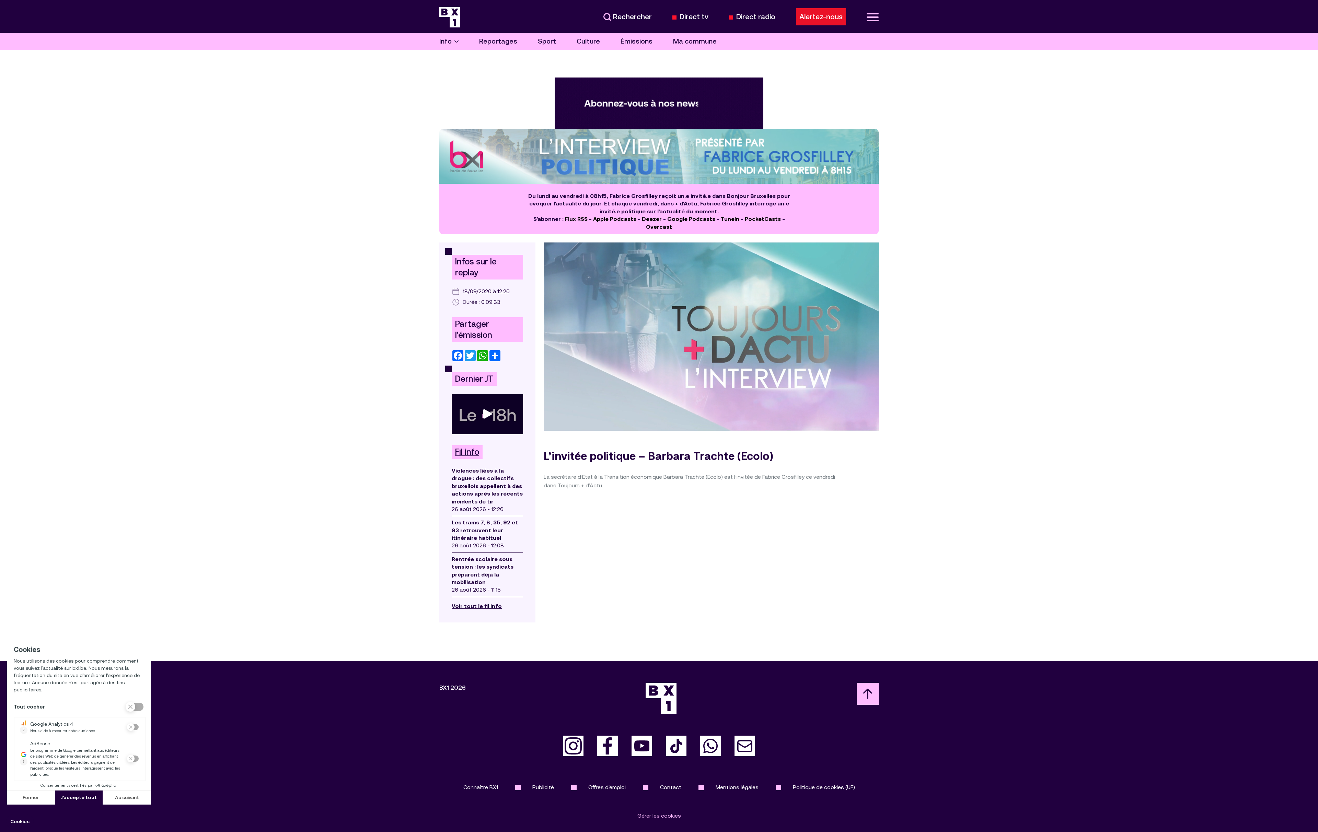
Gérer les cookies (659, 816)
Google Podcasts (691, 219)
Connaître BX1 (480, 787)
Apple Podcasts (614, 219)
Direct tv (694, 17)
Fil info (467, 452)
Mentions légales (737, 787)
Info (445, 41)
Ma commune (695, 41)
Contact (670, 787)
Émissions (636, 41)
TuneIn (730, 219)
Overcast (659, 227)
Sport (547, 41)
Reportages (498, 41)
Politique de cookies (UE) (824, 787)
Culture (588, 41)
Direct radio (755, 17)
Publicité (543, 787)
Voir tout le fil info (477, 606)
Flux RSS (576, 219)
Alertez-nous (821, 17)
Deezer (652, 219)
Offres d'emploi (607, 787)
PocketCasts (763, 219)
